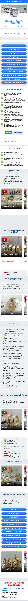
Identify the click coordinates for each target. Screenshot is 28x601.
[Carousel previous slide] (3, 199)
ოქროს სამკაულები (14, 461)
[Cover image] (14, 5)
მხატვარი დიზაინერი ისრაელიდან (14, 22)
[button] (21, 33)
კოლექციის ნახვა (8, 261)
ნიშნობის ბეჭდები (14, 324)
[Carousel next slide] (24, 199)
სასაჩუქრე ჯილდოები (14, 279)
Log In (25, 2)
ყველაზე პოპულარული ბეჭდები (14, 395)
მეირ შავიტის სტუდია (14, 1)
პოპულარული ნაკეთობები (14, 494)
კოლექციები (14, 171)
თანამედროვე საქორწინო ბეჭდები (14, 231)
